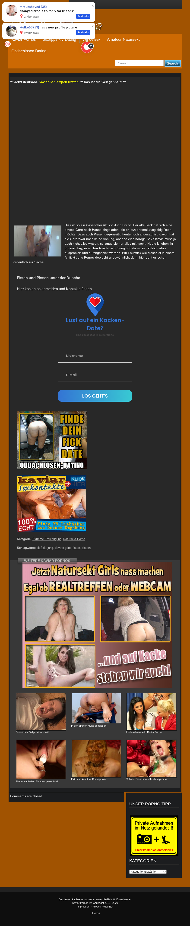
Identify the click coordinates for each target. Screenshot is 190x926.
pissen (86, 547)
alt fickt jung (45, 547)
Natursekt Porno (74, 539)
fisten (76, 547)
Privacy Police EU (102, 906)
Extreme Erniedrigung (46, 539)
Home (96, 913)
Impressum (83, 906)
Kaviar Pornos (80, 902)
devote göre (63, 547)
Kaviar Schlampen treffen (59, 82)
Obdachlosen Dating (28, 51)
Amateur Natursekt (123, 39)
